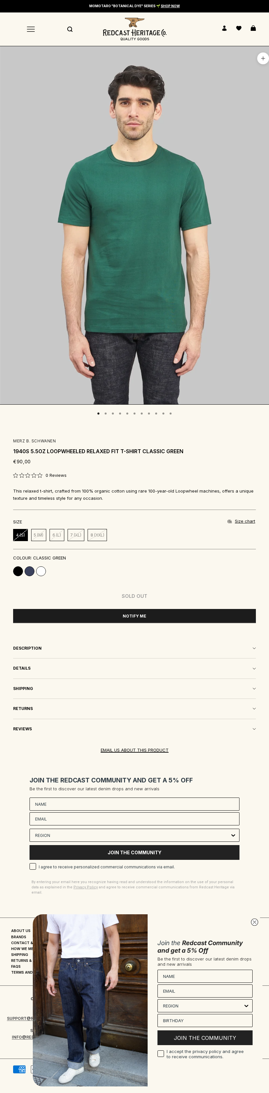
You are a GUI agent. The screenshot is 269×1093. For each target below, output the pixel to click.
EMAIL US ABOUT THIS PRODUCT (135, 750)
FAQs (16, 966)
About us (21, 930)
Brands (18, 937)
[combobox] (132, 835)
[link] (40, 475)
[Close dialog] (254, 922)
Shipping (19, 954)
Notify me (134, 616)
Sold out (134, 596)
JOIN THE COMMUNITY (134, 852)
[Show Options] (233, 835)
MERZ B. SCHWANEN (34, 440)
